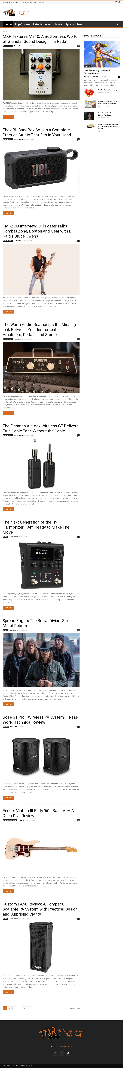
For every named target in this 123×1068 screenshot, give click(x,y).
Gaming (87, 66)
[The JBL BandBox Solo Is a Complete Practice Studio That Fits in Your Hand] (41, 167)
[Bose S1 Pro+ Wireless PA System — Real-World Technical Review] (41, 755)
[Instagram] (116, 2)
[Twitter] (119, 2)
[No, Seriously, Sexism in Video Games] (102, 54)
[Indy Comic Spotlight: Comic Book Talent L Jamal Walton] (90, 104)
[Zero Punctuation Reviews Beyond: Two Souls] (89, 116)
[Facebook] (113, 2)
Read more (8, 117)
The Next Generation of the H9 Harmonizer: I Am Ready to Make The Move (36, 527)
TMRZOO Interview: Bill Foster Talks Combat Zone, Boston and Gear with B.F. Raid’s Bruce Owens (39, 231)
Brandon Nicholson (91, 77)
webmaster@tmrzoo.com (66, 1046)
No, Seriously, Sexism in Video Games (97, 72)
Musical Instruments (9, 820)
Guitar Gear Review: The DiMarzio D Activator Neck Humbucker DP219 (109, 127)
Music (58, 24)
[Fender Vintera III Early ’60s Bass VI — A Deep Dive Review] (41, 848)
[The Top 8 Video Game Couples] (89, 93)
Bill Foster (17, 240)
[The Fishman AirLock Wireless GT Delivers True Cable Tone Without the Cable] (41, 464)
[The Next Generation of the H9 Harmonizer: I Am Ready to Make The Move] (41, 565)
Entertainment (42, 24)
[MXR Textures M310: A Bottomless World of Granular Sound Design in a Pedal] (41, 74)
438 (25, 1008)
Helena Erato (18, 46)
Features (6, 726)
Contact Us (42, 2)
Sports (70, 24)
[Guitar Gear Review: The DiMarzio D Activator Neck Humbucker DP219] (90, 126)
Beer (80, 24)
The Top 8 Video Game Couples (108, 90)
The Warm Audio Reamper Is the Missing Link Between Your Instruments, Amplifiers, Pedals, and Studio (39, 329)
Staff (35, 2)
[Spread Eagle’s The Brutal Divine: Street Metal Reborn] (41, 660)
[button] (117, 24)
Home (8, 24)
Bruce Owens (18, 139)
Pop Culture (22, 24)
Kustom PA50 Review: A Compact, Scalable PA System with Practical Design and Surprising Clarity (40, 909)
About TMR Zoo (27, 2)
